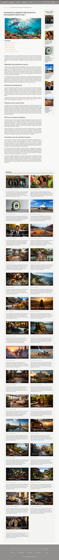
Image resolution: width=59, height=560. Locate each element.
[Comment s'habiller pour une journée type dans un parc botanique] (49, 35)
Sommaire (8, 40)
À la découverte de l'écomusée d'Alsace (41, 478)
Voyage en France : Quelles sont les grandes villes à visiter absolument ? (17, 430)
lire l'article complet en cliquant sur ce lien (29, 99)
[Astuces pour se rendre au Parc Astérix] (41, 449)
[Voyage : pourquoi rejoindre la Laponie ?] (17, 352)
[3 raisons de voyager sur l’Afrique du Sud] (41, 303)
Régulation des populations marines (11, 42)
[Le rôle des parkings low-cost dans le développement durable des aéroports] (49, 68)
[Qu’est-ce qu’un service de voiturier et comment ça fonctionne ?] (17, 327)
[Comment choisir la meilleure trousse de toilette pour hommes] (49, 19)
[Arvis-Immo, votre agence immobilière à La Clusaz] (17, 522)
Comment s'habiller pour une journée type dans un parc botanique (49, 42)
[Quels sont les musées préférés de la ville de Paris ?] (17, 376)
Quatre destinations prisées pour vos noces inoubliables (17, 259)
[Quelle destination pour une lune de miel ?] (41, 254)
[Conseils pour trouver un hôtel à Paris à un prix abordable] (17, 498)
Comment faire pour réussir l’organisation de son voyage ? (17, 284)
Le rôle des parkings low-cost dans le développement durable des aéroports (49, 76)
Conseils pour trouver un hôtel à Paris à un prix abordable (17, 503)
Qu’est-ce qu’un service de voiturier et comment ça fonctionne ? (17, 332)
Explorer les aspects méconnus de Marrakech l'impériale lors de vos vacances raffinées (49, 109)
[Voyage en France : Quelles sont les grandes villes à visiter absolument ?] (17, 425)
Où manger (11, 2)
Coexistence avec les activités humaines (11, 51)
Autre (31, 2)
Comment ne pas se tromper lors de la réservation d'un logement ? (17, 405)
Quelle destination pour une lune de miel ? (41, 259)
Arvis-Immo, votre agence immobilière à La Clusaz (17, 527)
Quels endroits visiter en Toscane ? (42, 429)
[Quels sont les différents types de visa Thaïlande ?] (41, 400)
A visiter (4, 2)
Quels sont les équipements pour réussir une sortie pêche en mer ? (41, 332)
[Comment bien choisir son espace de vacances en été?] (17, 449)
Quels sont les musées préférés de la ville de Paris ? (17, 381)
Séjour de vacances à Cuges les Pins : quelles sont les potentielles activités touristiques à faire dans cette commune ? (17, 309)
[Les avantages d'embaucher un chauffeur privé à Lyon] (49, 85)
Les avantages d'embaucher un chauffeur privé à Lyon (48, 93)
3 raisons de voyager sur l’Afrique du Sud (41, 307)
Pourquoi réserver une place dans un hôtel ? (17, 479)
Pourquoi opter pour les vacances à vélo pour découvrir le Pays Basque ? (41, 284)
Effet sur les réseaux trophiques (10, 49)
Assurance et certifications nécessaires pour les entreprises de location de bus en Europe (49, 59)
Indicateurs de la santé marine (10, 47)
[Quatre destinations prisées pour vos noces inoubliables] (17, 254)
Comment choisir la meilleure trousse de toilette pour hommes (49, 26)
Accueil (5, 7)
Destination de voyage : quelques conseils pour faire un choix (42, 357)
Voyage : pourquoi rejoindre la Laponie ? (17, 356)
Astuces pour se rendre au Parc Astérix (42, 454)
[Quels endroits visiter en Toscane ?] (41, 425)
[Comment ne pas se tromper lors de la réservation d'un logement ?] (17, 400)
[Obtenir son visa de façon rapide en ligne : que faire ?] (41, 498)
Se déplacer (24, 2)
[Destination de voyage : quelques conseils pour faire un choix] (41, 352)
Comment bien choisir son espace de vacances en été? (17, 454)
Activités (18, 2)
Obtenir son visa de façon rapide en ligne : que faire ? (42, 503)
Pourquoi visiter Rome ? (42, 381)
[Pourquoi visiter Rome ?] (41, 376)
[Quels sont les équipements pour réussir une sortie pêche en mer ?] (41, 327)
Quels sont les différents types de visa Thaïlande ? (42, 405)
